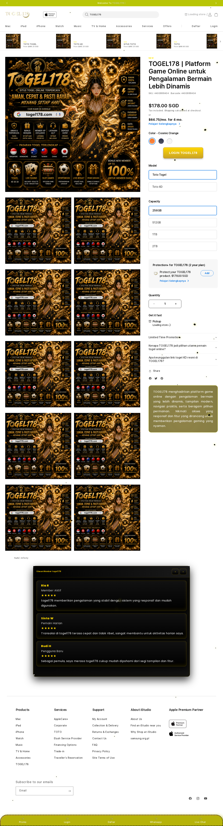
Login (67, 822)
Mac (18, 719)
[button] (8, 26)
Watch (20, 738)
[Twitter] (156, 379)
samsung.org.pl (140, 738)
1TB (154, 234)
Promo (22, 822)
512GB (156, 222)
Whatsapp (156, 822)
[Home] (17, 14)
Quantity (154, 295)
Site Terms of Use (103, 757)
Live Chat (200, 822)
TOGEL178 (22, 764)
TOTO (58, 732)
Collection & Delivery (105, 725)
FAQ (95, 744)
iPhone (20, 732)
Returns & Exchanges (105, 732)
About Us (136, 719)
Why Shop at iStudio (143, 732)
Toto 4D (157, 186)
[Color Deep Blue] (161, 141)
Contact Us (99, 738)
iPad (18, 725)
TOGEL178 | (119, 3)
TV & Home (23, 751)
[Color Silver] (169, 141)
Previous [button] (7, 3)
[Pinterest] (162, 379)
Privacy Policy (101, 751)
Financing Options (65, 744)
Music (19, 744)
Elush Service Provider (68, 738)
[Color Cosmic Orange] (152, 141)
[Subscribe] (69, 791)
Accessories (23, 757)
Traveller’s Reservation (68, 757)
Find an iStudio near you (146, 725)
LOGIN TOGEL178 (183, 153)
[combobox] (120, 14)
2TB (155, 246)
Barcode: (176, 93)
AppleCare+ (61, 719)
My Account (99, 719)
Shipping (169, 110)
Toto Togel (159, 174)
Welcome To (111, 3)
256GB (157, 210)
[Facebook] (151, 379)
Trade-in (59, 751)
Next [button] (216, 3)
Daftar (111, 822)
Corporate (60, 725)
